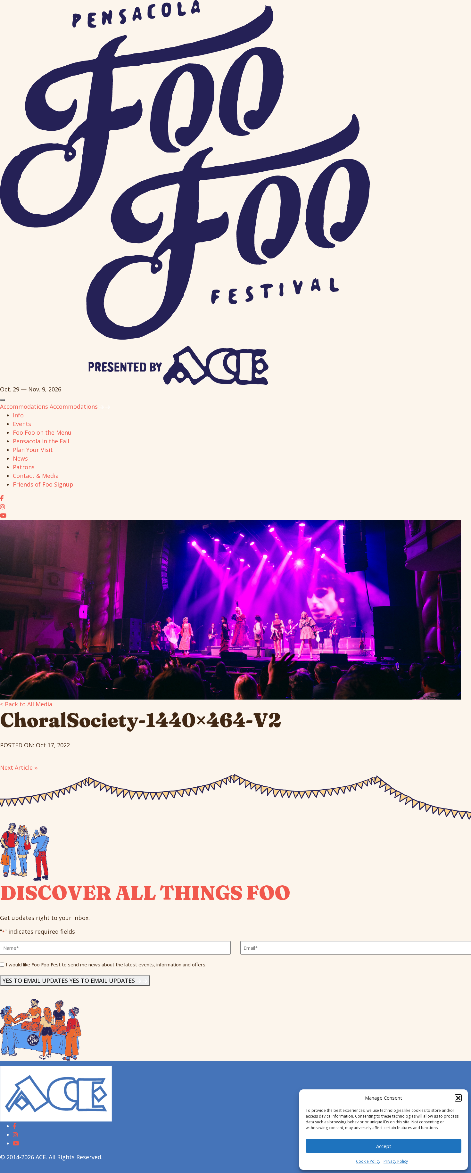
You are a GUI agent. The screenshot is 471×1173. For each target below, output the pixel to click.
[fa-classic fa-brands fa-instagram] (2, 507)
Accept (383, 1146)
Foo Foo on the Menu (42, 432)
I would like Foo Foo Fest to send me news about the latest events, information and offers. (106, 964)
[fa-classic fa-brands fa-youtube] (3, 515)
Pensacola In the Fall (41, 441)
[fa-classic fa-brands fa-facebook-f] (2, 498)
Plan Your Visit (33, 450)
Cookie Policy (368, 1161)
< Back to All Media (26, 704)
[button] (458, 1098)
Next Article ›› (18, 767)
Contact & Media (36, 476)
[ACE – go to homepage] (56, 1093)
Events (22, 424)
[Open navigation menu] (2, 400)
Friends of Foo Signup (43, 484)
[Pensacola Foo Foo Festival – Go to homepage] (185, 192)
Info (18, 415)
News (20, 458)
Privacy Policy (396, 1161)
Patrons (24, 467)
